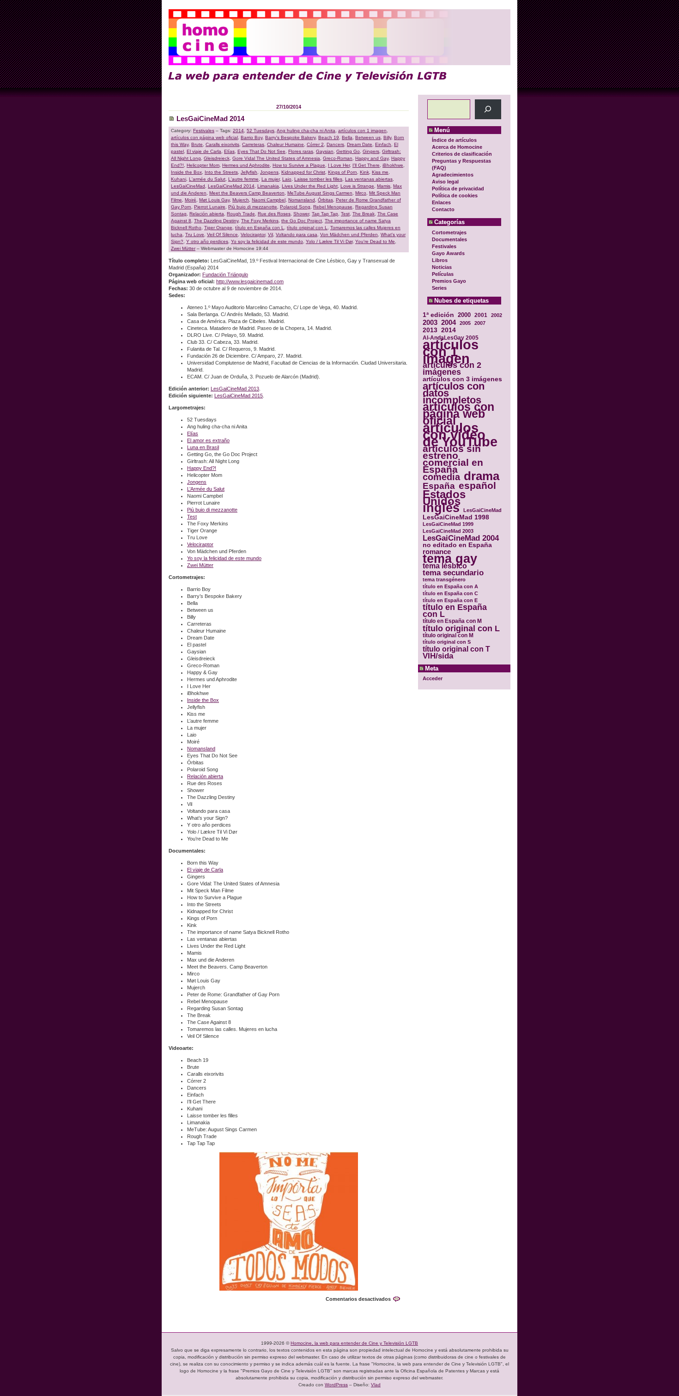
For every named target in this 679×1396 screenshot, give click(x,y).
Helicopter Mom (203, 165)
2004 (448, 322)
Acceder (433, 678)
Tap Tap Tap (325, 213)
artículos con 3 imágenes (462, 379)
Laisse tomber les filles (318, 179)
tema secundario (453, 572)
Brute (197, 144)
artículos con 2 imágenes (452, 369)
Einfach (383, 144)
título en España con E (450, 600)
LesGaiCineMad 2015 (238, 395)
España (439, 485)
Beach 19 (328, 137)
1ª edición (438, 314)
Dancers (335, 144)
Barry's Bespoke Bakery (290, 137)
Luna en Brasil (203, 447)
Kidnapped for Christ (303, 172)
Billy (387, 137)
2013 (430, 330)
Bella (347, 137)
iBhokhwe (392, 165)
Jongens (269, 172)
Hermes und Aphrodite (246, 165)
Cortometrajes (449, 232)
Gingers (371, 151)
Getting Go (348, 151)
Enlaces (441, 202)
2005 (465, 323)
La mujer (270, 179)
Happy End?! (201, 468)
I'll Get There (366, 165)
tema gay (450, 558)
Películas (443, 274)
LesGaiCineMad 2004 (461, 538)
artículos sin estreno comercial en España (453, 459)
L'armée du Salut (207, 179)
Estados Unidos (444, 498)
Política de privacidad (458, 188)
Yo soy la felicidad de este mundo (267, 241)
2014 (448, 330)
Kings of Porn (342, 172)
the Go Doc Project (301, 220)
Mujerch (240, 199)
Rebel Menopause (332, 206)
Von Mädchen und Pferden (349, 234)
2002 (496, 315)
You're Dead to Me (375, 241)
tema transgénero (444, 579)
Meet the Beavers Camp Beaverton (247, 192)
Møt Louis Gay (214, 199)
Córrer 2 (315, 144)
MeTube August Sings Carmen (319, 192)
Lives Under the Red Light (310, 186)
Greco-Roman (337, 158)
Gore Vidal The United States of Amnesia (276, 158)
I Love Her (339, 165)
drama (481, 476)
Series (439, 288)
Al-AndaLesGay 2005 (451, 338)
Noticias (442, 267)
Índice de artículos (454, 140)
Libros (440, 260)
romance (437, 552)
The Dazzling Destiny (216, 220)
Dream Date (359, 144)
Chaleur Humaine (285, 144)
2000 (464, 314)
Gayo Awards (448, 253)
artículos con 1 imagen (451, 351)
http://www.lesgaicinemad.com (250, 281)
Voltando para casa (296, 234)
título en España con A (450, 586)
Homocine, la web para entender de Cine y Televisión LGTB (354, 1343)
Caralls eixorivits (222, 144)
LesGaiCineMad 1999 (448, 524)
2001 (480, 315)
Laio (286, 179)
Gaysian (324, 151)
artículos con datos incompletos (454, 393)
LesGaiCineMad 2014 (210, 118)
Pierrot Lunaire (209, 206)
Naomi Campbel (268, 199)
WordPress (336, 1384)
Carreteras (253, 144)
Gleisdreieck (217, 158)
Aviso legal (445, 181)
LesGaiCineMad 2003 (448, 531)
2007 (479, 323)
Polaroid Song (295, 206)
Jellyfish (249, 172)
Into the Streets (221, 172)
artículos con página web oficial (458, 413)
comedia (441, 477)
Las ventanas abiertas (369, 179)
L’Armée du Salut (205, 489)
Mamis (383, 186)
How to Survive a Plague (299, 165)
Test (345, 213)
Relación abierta (206, 213)
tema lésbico (445, 565)
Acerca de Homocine (457, 147)
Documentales (449, 239)
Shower (301, 213)
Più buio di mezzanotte (252, 206)
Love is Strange (357, 186)
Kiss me (380, 172)
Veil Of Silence (222, 234)
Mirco (360, 192)
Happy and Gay (371, 158)
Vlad (376, 1384)
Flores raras (300, 151)
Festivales (444, 246)
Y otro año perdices (207, 241)
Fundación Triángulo (225, 274)
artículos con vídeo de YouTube (460, 434)
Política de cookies (455, 195)
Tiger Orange (218, 227)
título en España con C (450, 593)
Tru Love (194, 234)
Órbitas (325, 199)
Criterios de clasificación (462, 154)
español (477, 485)
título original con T (456, 649)
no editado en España (457, 545)
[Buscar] (488, 109)
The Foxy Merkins (260, 220)
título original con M (448, 635)
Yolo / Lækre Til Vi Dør (329, 241)
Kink (364, 172)
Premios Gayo (449, 281)
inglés (441, 508)
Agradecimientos (452, 174)
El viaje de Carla (204, 151)
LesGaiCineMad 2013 (235, 388)
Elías (229, 151)
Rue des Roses (274, 213)
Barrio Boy (251, 137)
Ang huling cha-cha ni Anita (306, 130)
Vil (270, 234)
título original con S (447, 642)
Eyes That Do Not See (261, 151)
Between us (368, 137)
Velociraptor (253, 234)
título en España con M (452, 621)
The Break (363, 213)
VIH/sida (438, 655)
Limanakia (268, 186)
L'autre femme (243, 179)
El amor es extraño (208, 440)
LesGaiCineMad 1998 (456, 517)
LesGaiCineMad (482, 510)
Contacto (443, 209)
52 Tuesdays (260, 130)
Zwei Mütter (183, 248)
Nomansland (301, 199)
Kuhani (178, 179)
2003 (430, 322)
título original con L (461, 628)
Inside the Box (186, 172)
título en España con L (455, 611)
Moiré (190, 199)
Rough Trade (241, 213)
